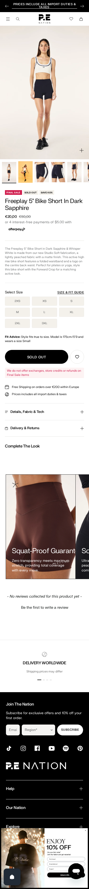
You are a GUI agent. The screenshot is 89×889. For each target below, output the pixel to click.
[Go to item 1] (9, 172)
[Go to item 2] (25, 172)
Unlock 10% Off (66, 875)
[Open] (12, 877)
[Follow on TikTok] (9, 748)
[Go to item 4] (58, 172)
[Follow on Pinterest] (80, 748)
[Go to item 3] (42, 172)
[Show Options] (51, 730)
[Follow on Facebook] (37, 748)
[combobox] (35, 730)
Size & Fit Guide (70, 292)
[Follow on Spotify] (66, 748)
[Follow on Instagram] (23, 748)
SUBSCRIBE (70, 730)
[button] (44, 607)
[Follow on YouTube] (52, 748)
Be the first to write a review (44, 607)
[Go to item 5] (74, 172)
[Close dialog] (85, 830)
